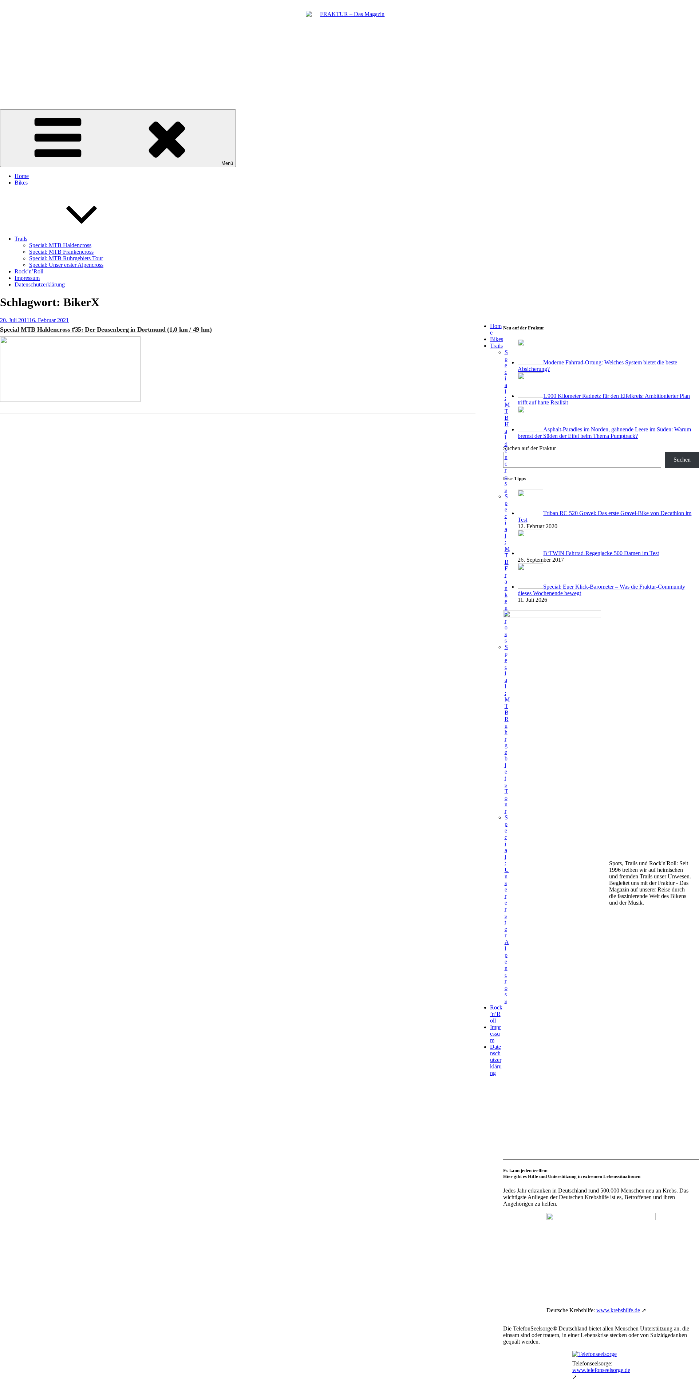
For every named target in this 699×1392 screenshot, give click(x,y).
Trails (21, 239)
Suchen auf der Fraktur (529, 448)
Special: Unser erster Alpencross (66, 265)
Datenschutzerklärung (40, 284)
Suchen (682, 459)
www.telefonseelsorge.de (601, 1370)
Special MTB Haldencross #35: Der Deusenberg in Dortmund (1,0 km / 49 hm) (106, 329)
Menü (227, 163)
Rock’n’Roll (29, 271)
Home (22, 176)
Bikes (21, 182)
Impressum (27, 278)
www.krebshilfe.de (618, 1310)
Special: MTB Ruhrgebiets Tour (66, 258)
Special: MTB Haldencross (60, 245)
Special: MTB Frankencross (61, 252)
